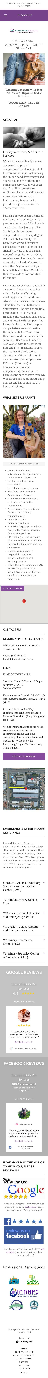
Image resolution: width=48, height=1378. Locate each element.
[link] (24, 31)
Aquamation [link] (23, 1359)
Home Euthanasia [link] (24, 1355)
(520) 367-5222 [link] (25, 15)
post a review (31, 1207)
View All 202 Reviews (24, 1001)
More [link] (24, 1372)
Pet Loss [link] (24, 1365)
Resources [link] (23, 1369)
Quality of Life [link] (24, 1352)
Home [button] (24, 1348)
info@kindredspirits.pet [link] (21, 659)
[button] (5, 15)
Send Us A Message (24, 756)
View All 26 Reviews (24, 1099)
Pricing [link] (24, 1362)
